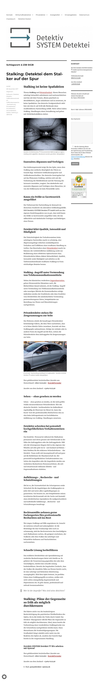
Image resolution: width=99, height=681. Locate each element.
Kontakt (9, 15)
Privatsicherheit (46, 92)
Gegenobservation (57, 280)
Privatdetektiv (10, 108)
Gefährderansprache (12, 102)
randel (8, 86)
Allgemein (9, 91)
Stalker (8, 112)
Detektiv (9, 96)
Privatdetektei (52, 248)
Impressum (10, 19)
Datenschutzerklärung (78, 157)
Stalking (14, 112)
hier (72, 159)
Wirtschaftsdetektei (23, 15)
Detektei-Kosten (24, 19)
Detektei (16, 94)
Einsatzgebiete (71, 15)
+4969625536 (75, 84)
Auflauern (9, 94)
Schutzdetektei (11, 110)
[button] (4, 677)
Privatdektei (40, 15)
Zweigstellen (55, 15)
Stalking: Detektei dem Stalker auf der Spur (34, 76)
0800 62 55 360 (76, 78)
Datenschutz (84, 15)
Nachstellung (11, 104)
